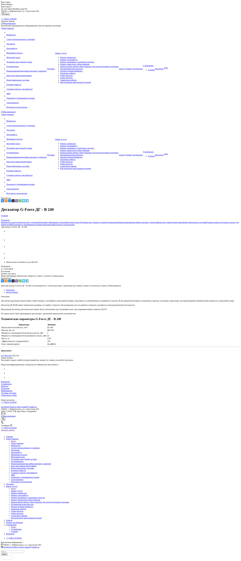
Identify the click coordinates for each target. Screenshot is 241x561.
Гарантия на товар (9, 395)
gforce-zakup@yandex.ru (27, 407)
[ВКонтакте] (2, 200)
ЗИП (11, 225)
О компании (6, 384)
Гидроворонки (111, 222)
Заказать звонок (8, 430)
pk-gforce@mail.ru (8, 407)
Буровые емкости (213, 222)
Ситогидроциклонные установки (24, 222)
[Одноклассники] (6, 200)
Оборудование (17, 443)
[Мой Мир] (9, 200)
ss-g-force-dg (6, 355)
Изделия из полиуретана (64, 225)
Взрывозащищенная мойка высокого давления (138, 222)
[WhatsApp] (20, 200)
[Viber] (16, 200)
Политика (5, 388)
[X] (13, 200)
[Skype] (23, 200)
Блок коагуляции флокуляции (170, 222)
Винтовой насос (73, 222)
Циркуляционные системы (194, 222)
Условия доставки (8, 393)
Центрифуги (44, 222)
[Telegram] (27, 200)
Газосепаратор (47, 225)
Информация (6, 391)
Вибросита (5, 222)
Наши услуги (16, 491)
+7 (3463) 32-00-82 (9, 19)
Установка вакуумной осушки (92, 222)
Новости (4, 386)
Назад (13, 441)
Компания (5, 382)
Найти (4, 554)
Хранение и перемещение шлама (27, 225)
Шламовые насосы (58, 222)
